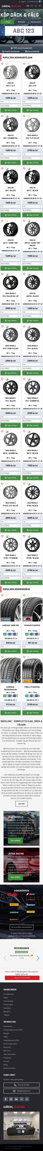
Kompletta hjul (8, 994)
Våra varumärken (10, 1054)
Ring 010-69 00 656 (22, 978)
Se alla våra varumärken (21, 927)
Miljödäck (7, 1011)
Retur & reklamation (10, 1044)
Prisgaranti (7, 1058)
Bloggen (6, 1033)
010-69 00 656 (33, 1)
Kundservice (8, 1026)
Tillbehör (7, 1015)
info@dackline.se (23, 1091)
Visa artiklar (15, 841)
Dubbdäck (7, 1008)
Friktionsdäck (8, 1005)
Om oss (6, 1061)
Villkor (6, 1037)
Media (6, 1065)
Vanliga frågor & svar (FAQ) (13, 1030)
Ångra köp (7, 1047)
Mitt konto (7, 1051)
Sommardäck (8, 1001)
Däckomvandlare (9, 1068)
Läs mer (21, 804)
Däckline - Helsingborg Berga (13, 1079)
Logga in (23, 1)
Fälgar (6, 998)
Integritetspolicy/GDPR (11, 1040)
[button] (37, 958)
